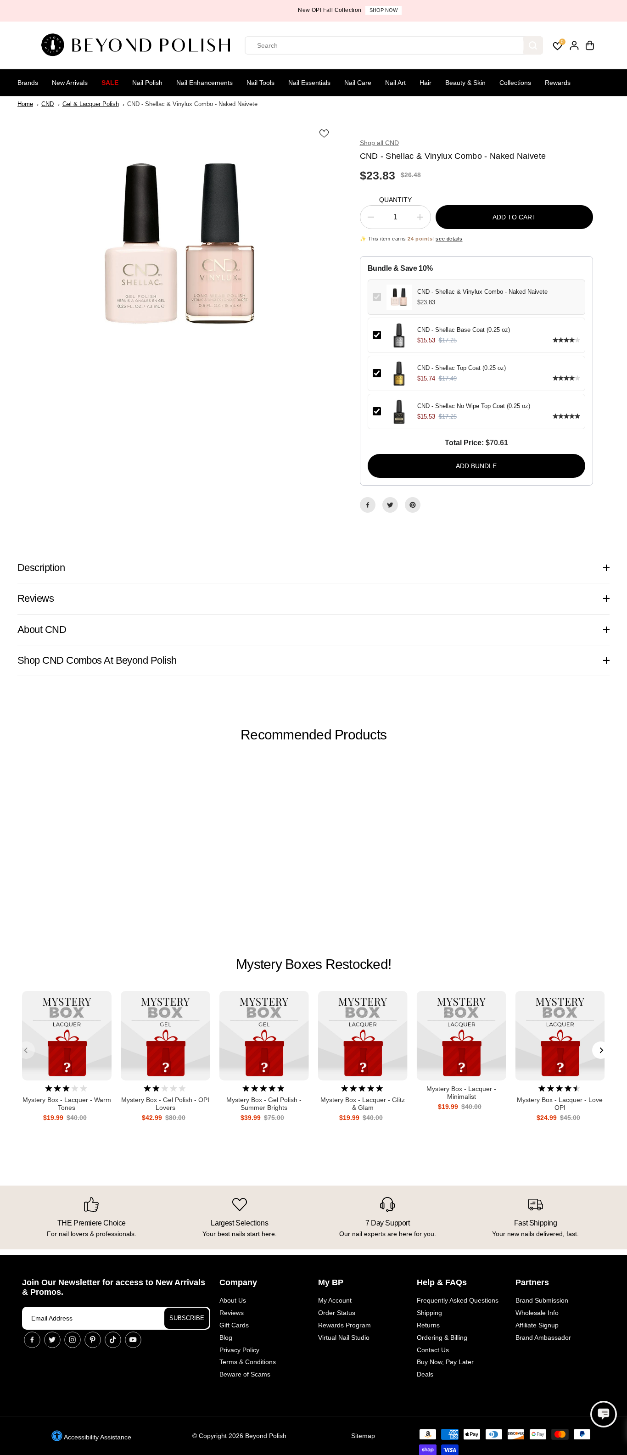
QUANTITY (395, 199)
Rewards (558, 82)
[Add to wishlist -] (325, 133)
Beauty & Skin (465, 82)
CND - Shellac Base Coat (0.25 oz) (463, 329)
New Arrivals (70, 82)
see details (449, 238)
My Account (335, 1300)
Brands (27, 82)
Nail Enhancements (204, 82)
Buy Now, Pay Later (445, 1361)
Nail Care (357, 82)
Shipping (429, 1312)
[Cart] (590, 45)
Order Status (336, 1312)
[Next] (601, 1050)
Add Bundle (476, 466)
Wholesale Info (537, 1312)
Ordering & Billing (442, 1337)
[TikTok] (113, 1340)
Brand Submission (541, 1300)
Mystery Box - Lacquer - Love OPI (560, 1103)
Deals (425, 1374)
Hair (425, 82)
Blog (225, 1337)
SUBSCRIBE (186, 1318)
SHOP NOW (347, 10)
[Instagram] (72, 1340)
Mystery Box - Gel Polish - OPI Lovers (165, 1103)
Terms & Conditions (247, 1361)
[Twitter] (390, 505)
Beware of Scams (244, 1374)
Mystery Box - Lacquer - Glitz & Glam (362, 1103)
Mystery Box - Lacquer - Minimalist (461, 1092)
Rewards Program (344, 1325)
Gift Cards (234, 1325)
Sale (109, 82)
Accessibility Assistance (96, 1437)
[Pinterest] (412, 505)
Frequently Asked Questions (457, 1300)
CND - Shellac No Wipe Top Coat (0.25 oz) (473, 406)
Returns (428, 1325)
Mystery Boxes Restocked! (313, 964)
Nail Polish (147, 82)
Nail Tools (260, 82)
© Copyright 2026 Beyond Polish (239, 1435)
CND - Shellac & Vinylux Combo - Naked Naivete (482, 291)
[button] (603, 1414)
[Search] (533, 45)
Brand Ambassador (543, 1337)
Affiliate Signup (537, 1325)
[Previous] (26, 1050)
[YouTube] (133, 1340)
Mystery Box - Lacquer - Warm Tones (66, 1103)
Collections (515, 82)
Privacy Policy (239, 1350)
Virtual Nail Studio (343, 1337)
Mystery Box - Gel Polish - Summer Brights (264, 1103)
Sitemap (363, 1435)
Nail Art (395, 82)
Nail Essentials (309, 82)
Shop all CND (379, 142)
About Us (232, 1300)
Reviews (231, 1312)
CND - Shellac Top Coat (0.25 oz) (461, 367)
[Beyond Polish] (139, 45)
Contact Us (433, 1350)
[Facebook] (367, 505)
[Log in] (574, 45)
